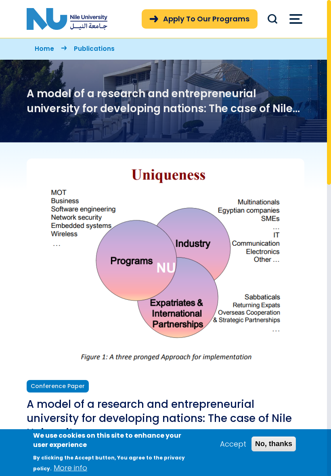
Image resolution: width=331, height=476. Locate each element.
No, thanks (273, 444)
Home (44, 48)
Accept (233, 444)
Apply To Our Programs (206, 19)
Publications (94, 48)
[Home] (67, 19)
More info (70, 468)
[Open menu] (295, 19)
